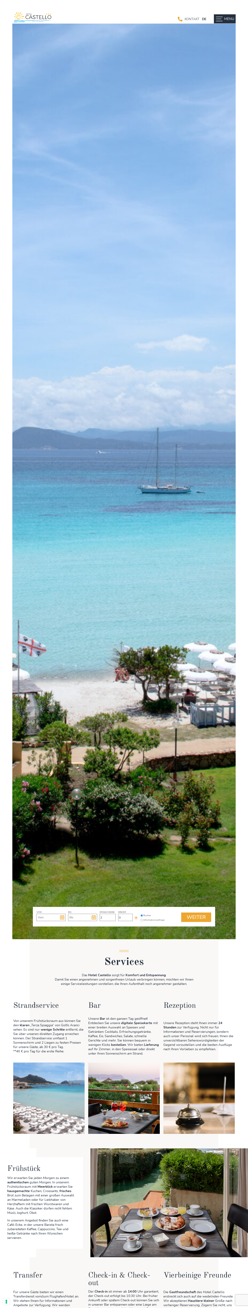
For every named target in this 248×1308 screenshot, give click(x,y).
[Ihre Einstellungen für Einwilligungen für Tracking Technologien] (6, 1301)
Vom (39, 912)
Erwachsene (107, 912)
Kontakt (192, 19)
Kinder (122, 912)
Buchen (147, 915)
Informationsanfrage (152, 920)
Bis (69, 912)
